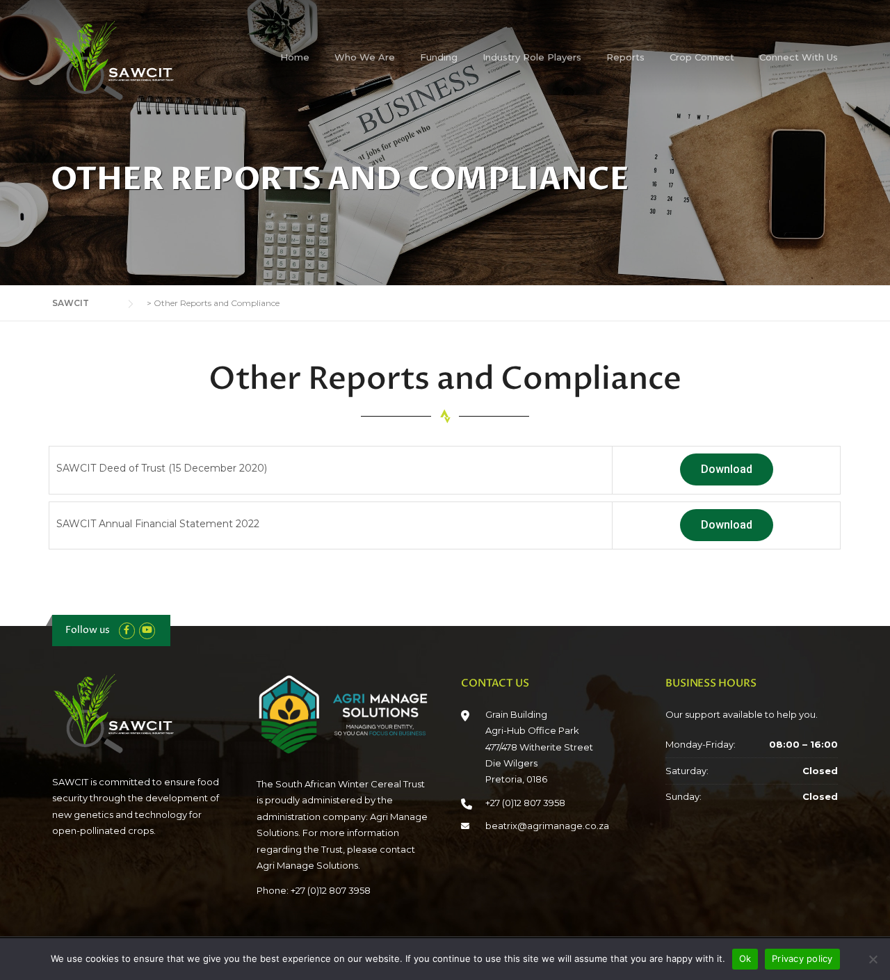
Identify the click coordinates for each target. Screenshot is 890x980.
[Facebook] (127, 629)
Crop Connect (702, 57)
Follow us (87, 629)
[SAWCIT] (121, 60)
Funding (439, 57)
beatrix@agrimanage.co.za (547, 825)
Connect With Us (798, 57)
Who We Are (364, 57)
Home (294, 57)
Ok (745, 958)
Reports (625, 57)
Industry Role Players (532, 57)
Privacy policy (802, 958)
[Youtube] (147, 629)
